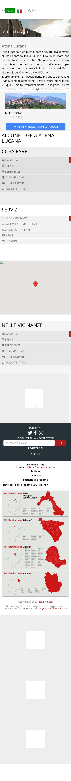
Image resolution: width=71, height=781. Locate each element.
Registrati (35, 448)
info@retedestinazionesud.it (52, 608)
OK (60, 442)
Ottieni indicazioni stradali (37, 127)
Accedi (35, 454)
